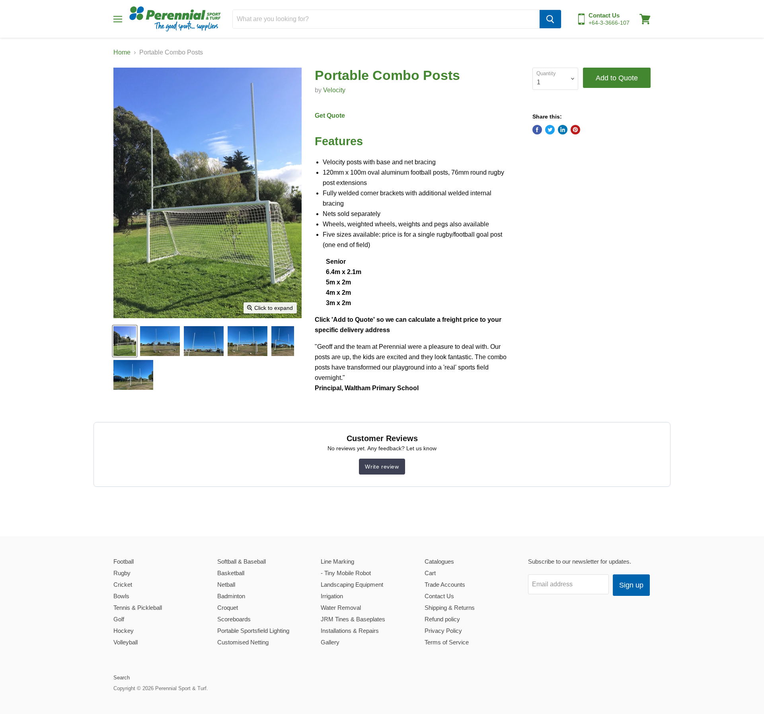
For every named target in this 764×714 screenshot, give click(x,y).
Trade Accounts (445, 584)
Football (123, 561)
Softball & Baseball (241, 561)
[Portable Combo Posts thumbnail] (160, 341)
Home (122, 52)
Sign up (631, 585)
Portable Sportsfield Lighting (253, 630)
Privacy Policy (443, 630)
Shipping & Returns (450, 607)
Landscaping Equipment (352, 584)
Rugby (122, 573)
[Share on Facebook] (537, 129)
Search (121, 678)
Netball (226, 584)
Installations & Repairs (350, 630)
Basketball (230, 573)
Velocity (334, 90)
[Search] (550, 19)
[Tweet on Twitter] (550, 129)
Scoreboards (234, 619)
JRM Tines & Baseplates (353, 619)
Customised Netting (243, 642)
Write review (382, 466)
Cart (430, 573)
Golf (118, 619)
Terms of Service (447, 642)
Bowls (121, 596)
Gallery (330, 642)
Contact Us (439, 596)
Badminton (231, 596)
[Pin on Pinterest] (575, 129)
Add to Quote (617, 78)
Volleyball (125, 642)
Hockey (123, 630)
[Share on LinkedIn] (562, 129)
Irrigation (332, 596)
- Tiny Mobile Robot (346, 573)
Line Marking (337, 561)
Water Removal (341, 607)
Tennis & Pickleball (137, 607)
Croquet (227, 607)
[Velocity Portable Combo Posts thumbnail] (125, 341)
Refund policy (442, 619)
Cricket (122, 584)
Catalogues (439, 561)
